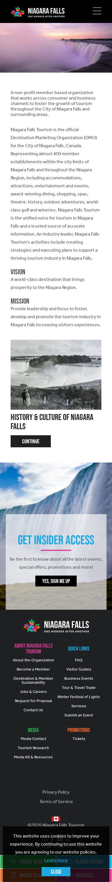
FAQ (78, 660)
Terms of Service (56, 801)
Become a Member (33, 669)
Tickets (78, 738)
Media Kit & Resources (33, 757)
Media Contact (33, 738)
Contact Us (33, 710)
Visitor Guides (78, 669)
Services (78, 706)
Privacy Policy (56, 792)
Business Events (78, 678)
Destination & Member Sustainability (33, 680)
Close (56, 872)
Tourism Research (33, 747)
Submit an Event (78, 715)
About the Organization (33, 660)
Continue (30, 441)
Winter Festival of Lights (78, 696)
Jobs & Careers (33, 691)
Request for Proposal (33, 700)
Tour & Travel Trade (79, 687)
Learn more (56, 860)
